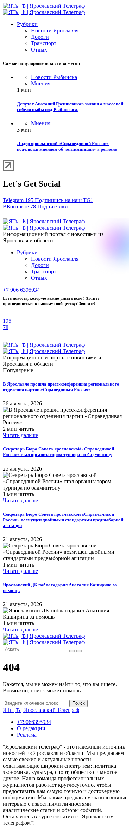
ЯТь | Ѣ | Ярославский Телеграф (41, 710)
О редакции (31, 728)
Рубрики (27, 24)
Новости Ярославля (54, 31)
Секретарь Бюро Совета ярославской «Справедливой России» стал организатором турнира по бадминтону (58, 451)
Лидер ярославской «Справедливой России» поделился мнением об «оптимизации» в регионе (67, 146)
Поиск (78, 703)
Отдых (39, 50)
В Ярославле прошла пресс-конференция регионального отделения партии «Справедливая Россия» (61, 386)
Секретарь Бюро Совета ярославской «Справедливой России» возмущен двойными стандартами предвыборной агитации (63, 520)
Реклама (27, 735)
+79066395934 (34, 722)
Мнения (40, 83)
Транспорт (43, 43)
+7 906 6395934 (21, 290)
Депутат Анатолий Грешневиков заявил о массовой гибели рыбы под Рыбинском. (70, 106)
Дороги (40, 37)
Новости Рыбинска (54, 77)
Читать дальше (20, 435)
